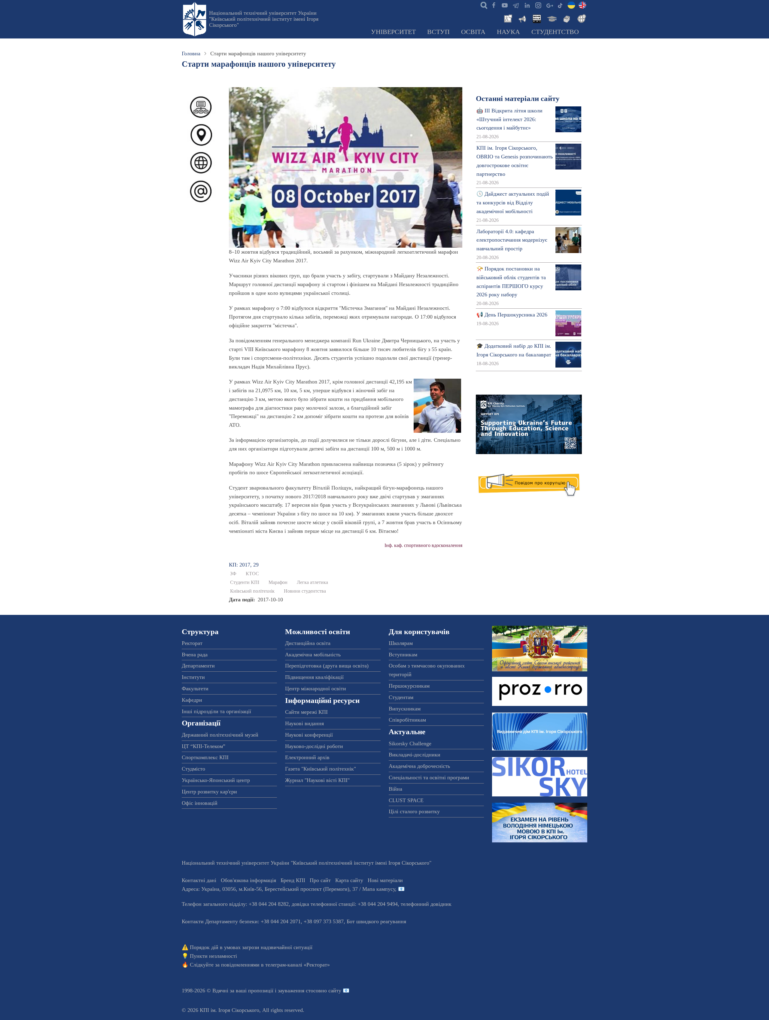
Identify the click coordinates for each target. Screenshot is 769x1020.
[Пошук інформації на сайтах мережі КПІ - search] (482, 5)
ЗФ (233, 573)
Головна (191, 53)
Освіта (473, 31)
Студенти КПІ (244, 582)
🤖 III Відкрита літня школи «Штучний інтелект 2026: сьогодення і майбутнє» (509, 119)
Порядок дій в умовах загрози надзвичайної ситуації (251, 947)
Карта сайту (349, 880)
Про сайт (320, 880)
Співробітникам (407, 720)
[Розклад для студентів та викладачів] (536, 18)
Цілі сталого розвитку (414, 811)
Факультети (195, 689)
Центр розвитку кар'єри (209, 792)
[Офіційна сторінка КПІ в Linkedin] (527, 5)
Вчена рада (195, 655)
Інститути (193, 677)
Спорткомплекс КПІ (205, 757)
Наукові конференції (309, 735)
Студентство (555, 31)
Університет (393, 31)
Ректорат (192, 643)
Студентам (401, 697)
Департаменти (198, 666)
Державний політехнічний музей (220, 735)
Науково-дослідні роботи (314, 746)
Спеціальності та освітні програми (429, 777)
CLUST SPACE (406, 800)
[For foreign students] (580, 18)
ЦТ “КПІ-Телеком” (203, 746)
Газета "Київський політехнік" (320, 769)
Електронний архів (307, 757)
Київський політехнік (252, 591)
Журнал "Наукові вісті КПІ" (317, 780)
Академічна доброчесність (419, 766)
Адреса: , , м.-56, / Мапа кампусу (288, 889)
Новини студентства (305, 591)
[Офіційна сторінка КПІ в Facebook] (493, 5)
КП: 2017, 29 (244, 565)
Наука (508, 31)
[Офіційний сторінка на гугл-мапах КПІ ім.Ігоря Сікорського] (549, 5)
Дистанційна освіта (307, 643)
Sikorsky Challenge (410, 744)
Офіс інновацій (199, 803)
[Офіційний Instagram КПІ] (538, 5)
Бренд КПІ (293, 880)
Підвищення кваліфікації (314, 677)
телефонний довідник (426, 904)
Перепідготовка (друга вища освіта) (327, 666)
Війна (395, 789)
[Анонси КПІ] (521, 18)
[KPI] (582, 5)
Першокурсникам (409, 686)
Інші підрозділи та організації (216, 711)
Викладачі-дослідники (414, 755)
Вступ (438, 31)
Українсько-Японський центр (216, 780)
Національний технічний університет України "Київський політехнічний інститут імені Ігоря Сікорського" (263, 19)
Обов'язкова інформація (248, 880)
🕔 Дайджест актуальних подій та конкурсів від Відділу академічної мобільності (512, 202)
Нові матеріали (385, 880)
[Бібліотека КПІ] (566, 18)
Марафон (278, 582)
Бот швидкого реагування (376, 921)
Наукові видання (304, 723)
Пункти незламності (213, 956)
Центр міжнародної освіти (315, 689)
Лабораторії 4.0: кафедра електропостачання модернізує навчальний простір (511, 240)
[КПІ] (571, 5)
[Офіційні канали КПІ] (516, 5)
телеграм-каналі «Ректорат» (297, 965)
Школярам (401, 643)
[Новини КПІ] (507, 18)
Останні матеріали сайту (518, 98)
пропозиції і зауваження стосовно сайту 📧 (298, 991)
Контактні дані (199, 880)
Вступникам (403, 655)
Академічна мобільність (313, 655)
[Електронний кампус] (551, 18)
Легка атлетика (312, 582)
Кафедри (192, 700)
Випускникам (405, 709)
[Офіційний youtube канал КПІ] (504, 5)
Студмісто (193, 769)
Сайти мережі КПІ (306, 712)
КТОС (252, 573)
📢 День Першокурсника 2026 (511, 315)
